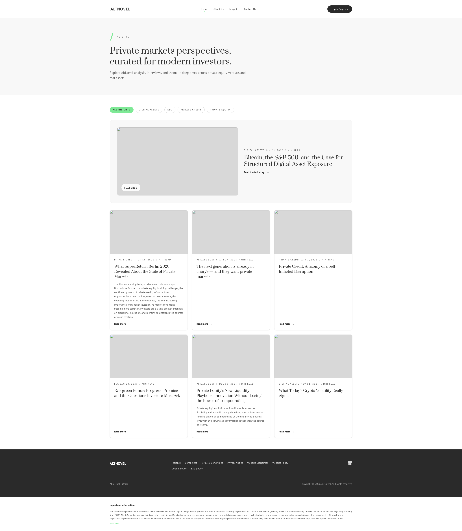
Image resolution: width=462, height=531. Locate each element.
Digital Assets (149, 109)
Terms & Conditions (212, 462)
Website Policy (280, 462)
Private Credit (191, 109)
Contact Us (250, 9)
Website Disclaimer (257, 462)
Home (204, 9)
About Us (218, 9)
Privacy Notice (235, 462)
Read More (114, 523)
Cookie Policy (179, 468)
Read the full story (256, 172)
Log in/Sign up (340, 9)
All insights (121, 109)
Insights (233, 9)
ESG (169, 109)
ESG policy (197, 468)
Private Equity (220, 109)
